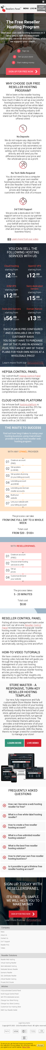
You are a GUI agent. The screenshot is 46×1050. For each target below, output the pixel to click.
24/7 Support (5, 941)
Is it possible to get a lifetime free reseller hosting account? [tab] (25, 867)
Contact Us (4, 938)
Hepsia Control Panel (30, 376)
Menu (26, 8)
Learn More (14, 743)
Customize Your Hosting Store (11, 1007)
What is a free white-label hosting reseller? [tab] (25, 815)
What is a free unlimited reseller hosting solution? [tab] (24, 836)
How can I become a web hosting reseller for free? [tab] (25, 805)
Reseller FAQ (5, 945)
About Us (4, 935)
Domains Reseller (6, 972)
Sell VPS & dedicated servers (10, 997)
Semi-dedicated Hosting (9, 966)
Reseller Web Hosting (8, 959)
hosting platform (28, 404)
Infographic (35, 362)
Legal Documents (24, 1023)
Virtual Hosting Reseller (8, 963)
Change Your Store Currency (10, 1004)
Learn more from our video (24, 239)
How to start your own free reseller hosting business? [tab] (25, 857)
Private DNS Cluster (7, 982)
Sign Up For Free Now (21, 71)
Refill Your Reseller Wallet (9, 1010)
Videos (3, 948)
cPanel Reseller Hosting (8, 979)
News (2, 932)
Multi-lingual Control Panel (10, 994)
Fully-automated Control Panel (11, 990)
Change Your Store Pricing (9, 1000)
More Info (26, 1047)
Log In (33, 8)
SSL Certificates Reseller (8, 976)
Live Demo (33, 743)
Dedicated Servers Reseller (9, 969)
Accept (40, 1045)
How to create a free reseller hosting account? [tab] (22, 826)
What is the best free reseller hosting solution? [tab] (23, 847)
